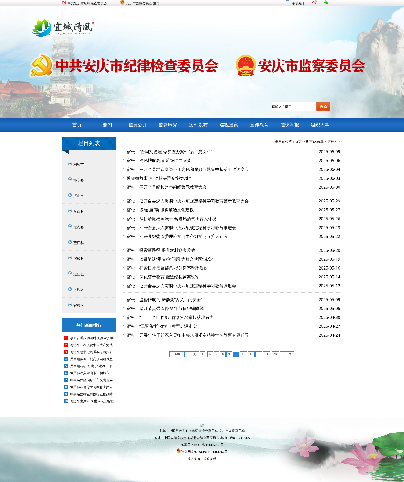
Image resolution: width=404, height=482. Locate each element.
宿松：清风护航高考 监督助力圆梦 (159, 160)
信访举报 (289, 125)
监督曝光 (168, 125)
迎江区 (78, 274)
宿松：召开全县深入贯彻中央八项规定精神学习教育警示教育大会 (188, 201)
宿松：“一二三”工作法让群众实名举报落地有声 (170, 317)
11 (243, 354)
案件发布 (198, 125)
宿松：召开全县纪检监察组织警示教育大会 (167, 187)
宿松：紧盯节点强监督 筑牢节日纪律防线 (165, 308)
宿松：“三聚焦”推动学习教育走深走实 (162, 326)
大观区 (78, 289)
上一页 (192, 354)
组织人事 (320, 125)
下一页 (287, 354)
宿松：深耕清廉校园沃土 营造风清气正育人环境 (171, 218)
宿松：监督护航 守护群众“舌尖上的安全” (164, 299)
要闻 (107, 125)
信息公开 (137, 125)
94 (275, 354)
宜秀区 (78, 305)
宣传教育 (259, 125)
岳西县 (78, 211)
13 (258, 354)
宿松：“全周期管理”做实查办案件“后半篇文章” (169, 151)
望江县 (78, 242)
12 (251, 354)
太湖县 (78, 227)
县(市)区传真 (314, 141)
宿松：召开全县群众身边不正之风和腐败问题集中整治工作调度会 (188, 169)
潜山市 (78, 195)
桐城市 (78, 164)
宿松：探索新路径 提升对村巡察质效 (161, 250)
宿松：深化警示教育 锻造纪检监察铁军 (163, 277)
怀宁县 (78, 180)
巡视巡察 (229, 125)
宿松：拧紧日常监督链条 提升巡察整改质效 (167, 268)
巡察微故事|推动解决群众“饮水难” (159, 178)
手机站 (296, 3)
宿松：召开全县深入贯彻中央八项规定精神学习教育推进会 (181, 227)
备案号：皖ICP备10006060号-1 (204, 444)
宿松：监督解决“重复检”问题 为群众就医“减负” (170, 259)
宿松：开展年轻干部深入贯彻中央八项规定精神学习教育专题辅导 (188, 335)
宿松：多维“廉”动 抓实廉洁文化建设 (160, 209)
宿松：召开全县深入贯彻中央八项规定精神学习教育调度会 (181, 285)
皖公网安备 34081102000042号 (204, 452)
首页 (77, 125)
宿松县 (78, 258)
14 (266, 354)
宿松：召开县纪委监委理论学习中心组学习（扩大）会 (177, 236)
